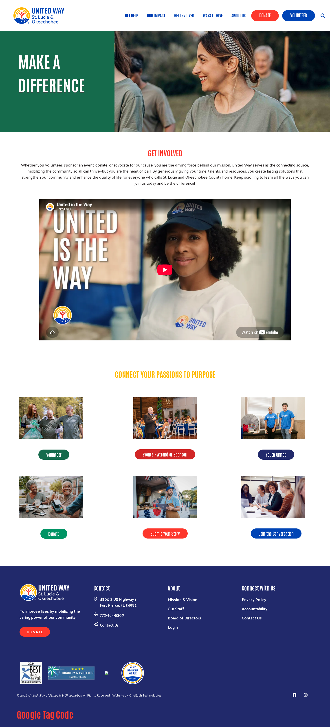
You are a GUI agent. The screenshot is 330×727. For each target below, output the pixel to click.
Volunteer (298, 15)
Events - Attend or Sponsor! (165, 454)
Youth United (276, 454)
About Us (238, 15)
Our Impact (156, 15)
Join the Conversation (276, 533)
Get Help (131, 15)
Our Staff (176, 608)
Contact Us (109, 625)
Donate (265, 15)
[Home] (40, 15)
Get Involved (184, 15)
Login (173, 626)
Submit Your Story (165, 533)
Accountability (254, 608)
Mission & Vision (182, 599)
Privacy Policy (254, 599)
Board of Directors (184, 617)
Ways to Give (213, 15)
